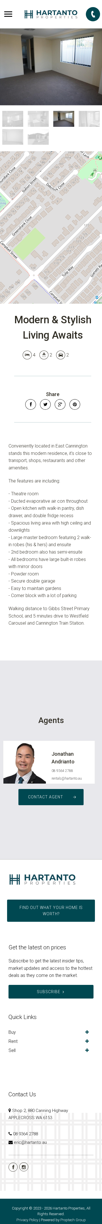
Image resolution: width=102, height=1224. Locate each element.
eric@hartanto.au (30, 1142)
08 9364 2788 (62, 771)
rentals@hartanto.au (67, 778)
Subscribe (48, 991)
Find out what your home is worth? (51, 910)
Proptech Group (73, 1220)
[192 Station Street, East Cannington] (51, 66)
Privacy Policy (27, 1220)
